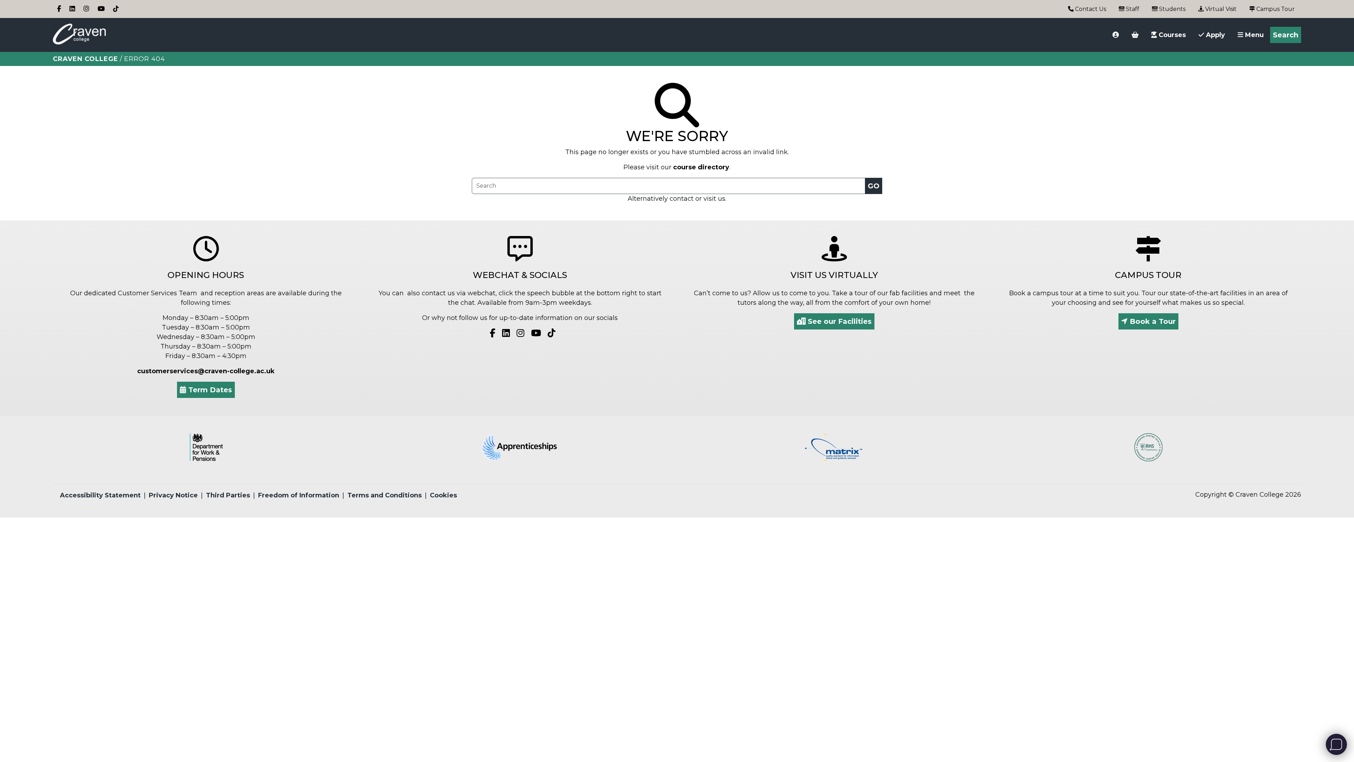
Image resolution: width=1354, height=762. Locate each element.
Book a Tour (1152, 321)
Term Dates (209, 390)
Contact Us (1090, 9)
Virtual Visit (1220, 9)
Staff (1131, 9)
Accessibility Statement (100, 495)
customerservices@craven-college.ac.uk (206, 371)
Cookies (443, 495)
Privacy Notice (173, 495)
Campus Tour (1275, 9)
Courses (1171, 35)
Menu (1253, 35)
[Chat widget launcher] (1336, 744)
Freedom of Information (298, 495)
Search (1285, 35)
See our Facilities (839, 321)
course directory (701, 167)
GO (873, 186)
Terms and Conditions (384, 495)
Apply (1214, 35)
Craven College (85, 59)
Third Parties (228, 495)
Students (1171, 9)
